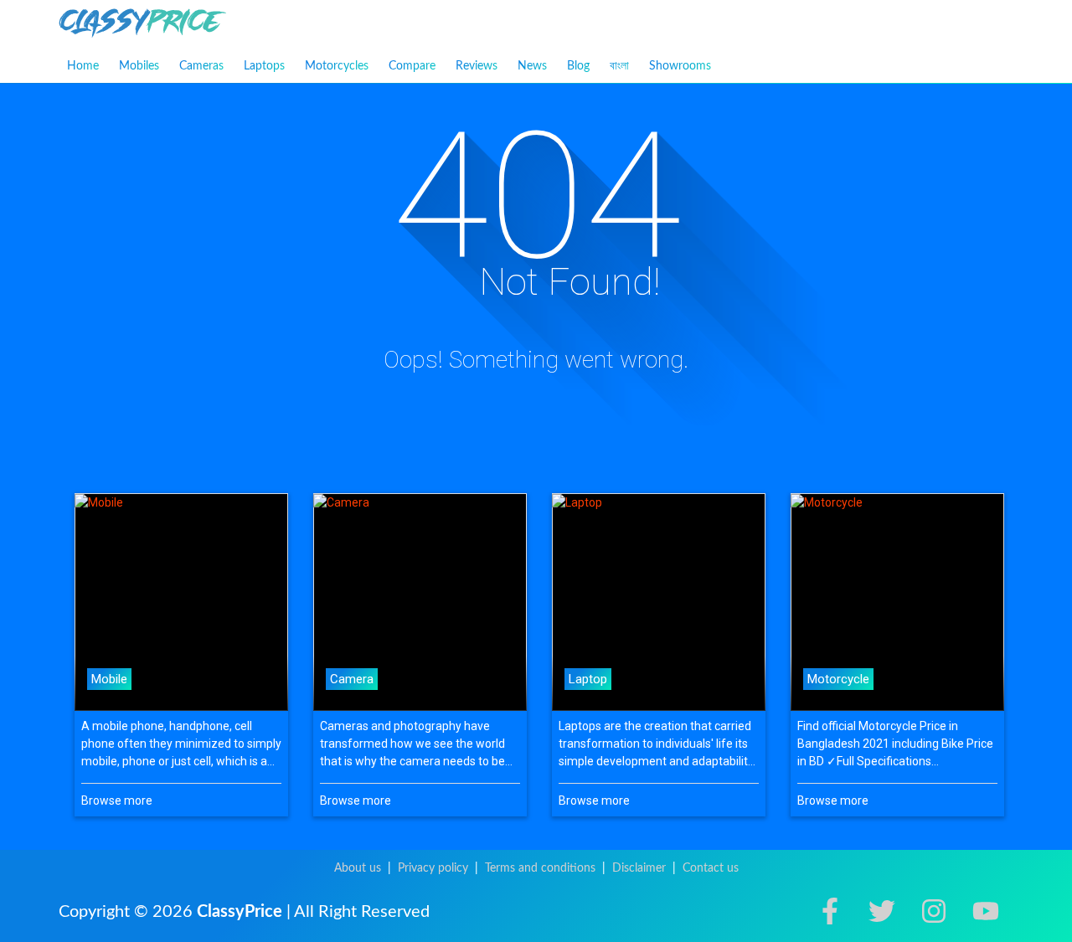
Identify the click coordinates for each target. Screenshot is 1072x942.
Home (83, 66)
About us (357, 868)
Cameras (201, 66)
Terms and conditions (540, 868)
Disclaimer (639, 868)
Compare (412, 66)
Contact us (711, 868)
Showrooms (680, 66)
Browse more (116, 800)
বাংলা (619, 65)
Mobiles (139, 66)
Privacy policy (433, 868)
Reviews (476, 66)
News (532, 66)
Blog (578, 66)
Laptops (264, 66)
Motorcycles (336, 66)
